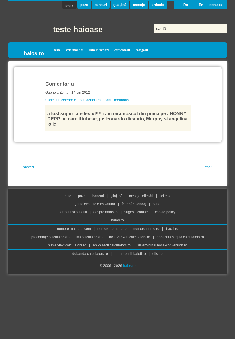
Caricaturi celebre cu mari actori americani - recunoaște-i (89, 100)
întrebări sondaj (134, 204)
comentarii (122, 50)
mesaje (139, 5)
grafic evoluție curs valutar (95, 204)
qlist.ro (157, 254)
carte (156, 204)
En (201, 5)
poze (84, 5)
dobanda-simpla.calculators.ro (180, 237)
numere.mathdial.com (74, 229)
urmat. (207, 167)
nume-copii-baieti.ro (131, 254)
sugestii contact (136, 212)
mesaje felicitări (141, 196)
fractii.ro (172, 229)
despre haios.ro (106, 212)
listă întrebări (99, 50)
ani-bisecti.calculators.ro (112, 245)
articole (158, 5)
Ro (185, 5)
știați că (119, 5)
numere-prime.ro (146, 229)
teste (69, 6)
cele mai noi (74, 50)
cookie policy (165, 212)
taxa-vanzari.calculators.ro (130, 237)
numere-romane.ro (112, 229)
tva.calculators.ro (89, 237)
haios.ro (34, 53)
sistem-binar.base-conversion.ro (162, 245)
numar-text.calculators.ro (67, 245)
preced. (29, 167)
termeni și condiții (74, 212)
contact (215, 5)
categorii (142, 50)
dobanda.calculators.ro (90, 254)
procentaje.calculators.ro (50, 237)
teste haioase (78, 29)
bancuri (101, 5)
